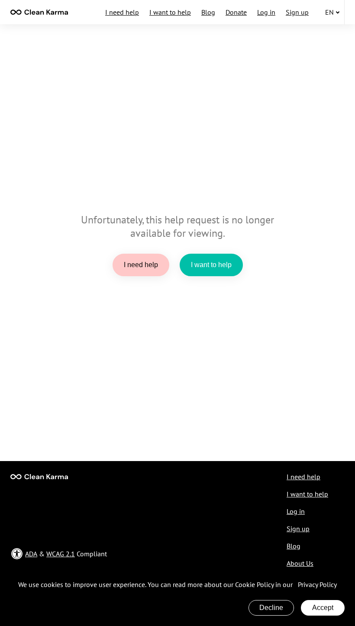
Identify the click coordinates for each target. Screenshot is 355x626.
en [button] (329, 12)
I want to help (170, 12)
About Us (300, 563)
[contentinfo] (39, 12)
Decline (271, 607)
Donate (236, 12)
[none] (39, 12)
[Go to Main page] (39, 476)
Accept (322, 607)
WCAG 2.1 (60, 553)
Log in (266, 12)
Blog (208, 12)
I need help (122, 12)
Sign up (297, 12)
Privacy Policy (317, 584)
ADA (31, 553)
